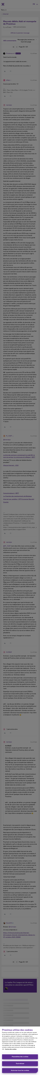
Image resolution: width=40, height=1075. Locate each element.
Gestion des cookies (11, 1049)
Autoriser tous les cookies (20, 1070)
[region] (20, 1050)
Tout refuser (20, 1063)
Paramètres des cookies (20, 1056)
